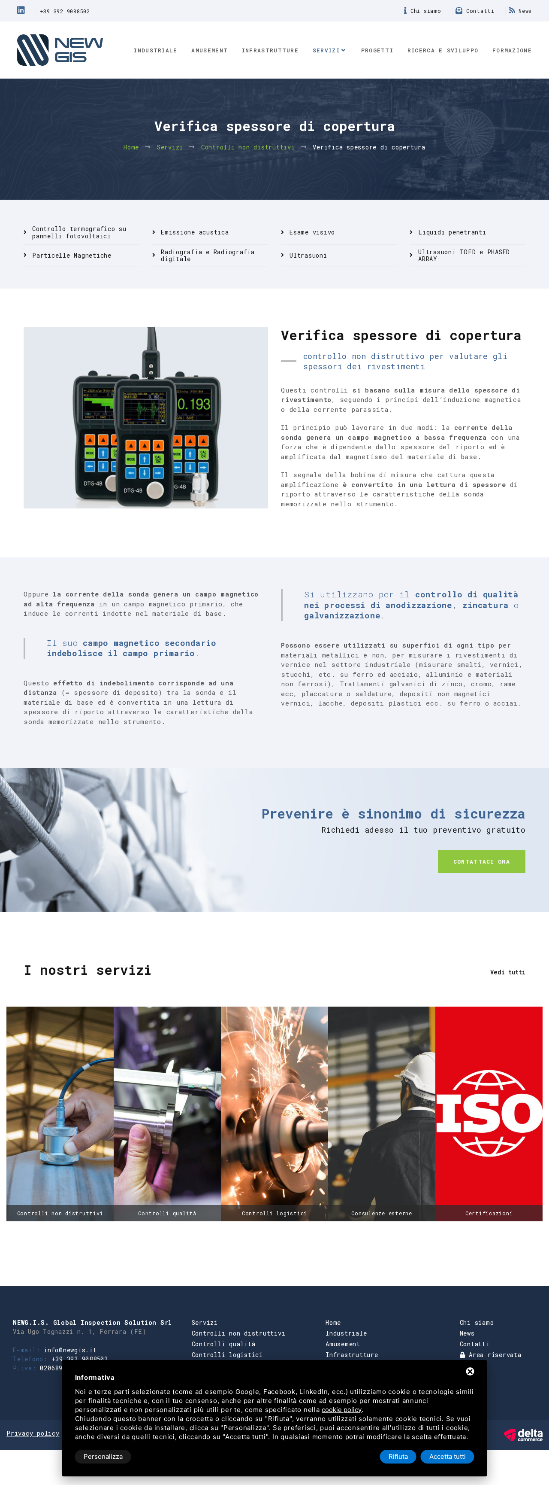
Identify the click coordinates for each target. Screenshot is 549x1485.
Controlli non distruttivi (248, 147)
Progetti (377, 50)
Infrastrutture (270, 50)
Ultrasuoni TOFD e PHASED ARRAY (464, 255)
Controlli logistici (227, 1355)
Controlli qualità (224, 1344)
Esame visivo (312, 232)
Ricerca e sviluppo (442, 50)
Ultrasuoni (308, 255)
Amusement (209, 50)
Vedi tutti (507, 972)
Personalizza (103, 1456)
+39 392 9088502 (65, 11)
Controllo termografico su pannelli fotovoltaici (79, 232)
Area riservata (493, 1355)
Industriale (155, 50)
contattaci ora (481, 861)
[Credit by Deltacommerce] (523, 1434)
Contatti (479, 10)
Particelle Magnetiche (72, 255)
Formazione (512, 50)
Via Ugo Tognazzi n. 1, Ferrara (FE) (79, 1331)
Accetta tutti (447, 1456)
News (523, 10)
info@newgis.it (70, 1350)
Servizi (326, 50)
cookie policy (342, 1410)
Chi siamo (424, 10)
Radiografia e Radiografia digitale (208, 255)
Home (131, 147)
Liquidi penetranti (452, 232)
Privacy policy (33, 1433)
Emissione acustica (195, 232)
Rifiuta (398, 1456)
